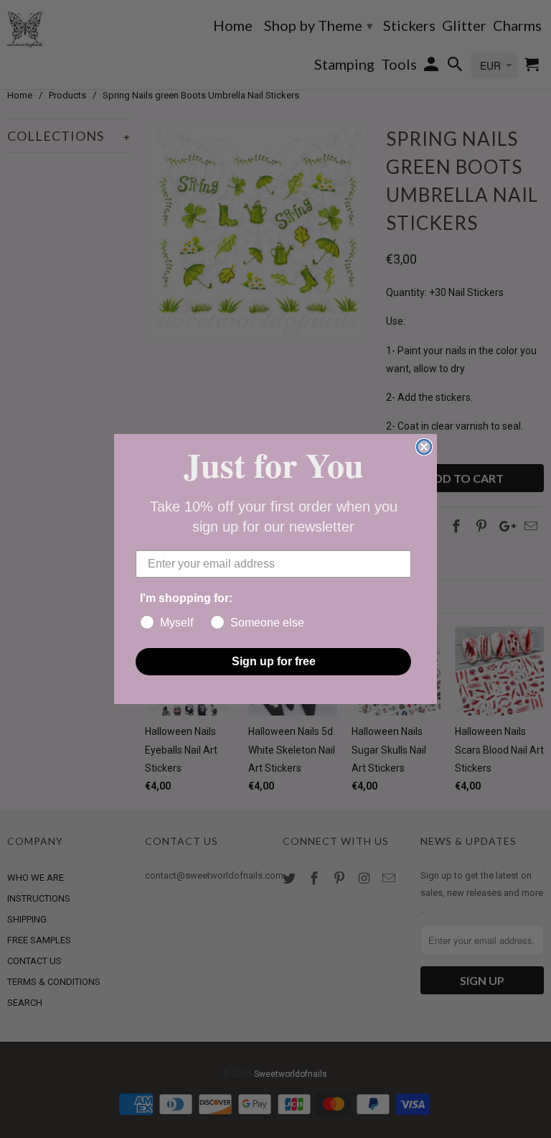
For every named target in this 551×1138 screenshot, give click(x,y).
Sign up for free (274, 661)
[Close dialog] (424, 447)
